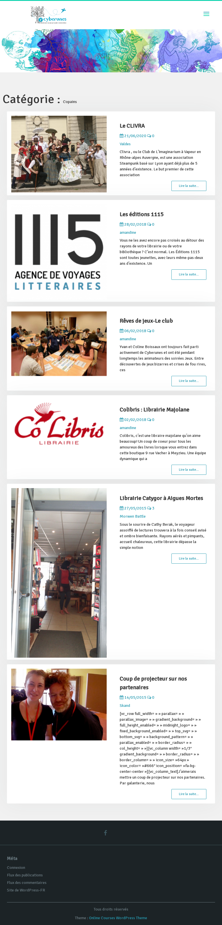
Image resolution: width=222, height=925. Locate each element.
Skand (125, 705)
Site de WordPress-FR (26, 890)
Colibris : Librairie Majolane (154, 409)
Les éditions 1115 (142, 214)
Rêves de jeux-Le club (146, 320)
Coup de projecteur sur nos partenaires (153, 683)
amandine (128, 232)
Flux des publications (25, 875)
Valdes (125, 144)
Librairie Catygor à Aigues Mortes (161, 498)
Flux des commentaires (27, 882)
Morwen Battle (133, 516)
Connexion (16, 867)
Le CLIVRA (132, 125)
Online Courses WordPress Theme (118, 917)
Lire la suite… (189, 186)
